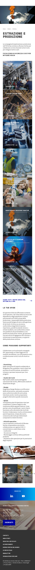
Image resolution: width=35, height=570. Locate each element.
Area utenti (6, 538)
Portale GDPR (7, 564)
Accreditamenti (8, 544)
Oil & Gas (14, 29)
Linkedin (11, 496)
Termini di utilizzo (17, 563)
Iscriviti (9, 522)
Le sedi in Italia (7, 550)
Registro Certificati (9, 541)
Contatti (6, 535)
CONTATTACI (10, 454)
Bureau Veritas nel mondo (11, 547)
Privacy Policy (7, 563)
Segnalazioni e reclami (10, 556)
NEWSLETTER (6, 553)
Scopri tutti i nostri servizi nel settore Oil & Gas (14, 300)
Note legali (26, 563)
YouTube (23, 496)
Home (4, 29)
